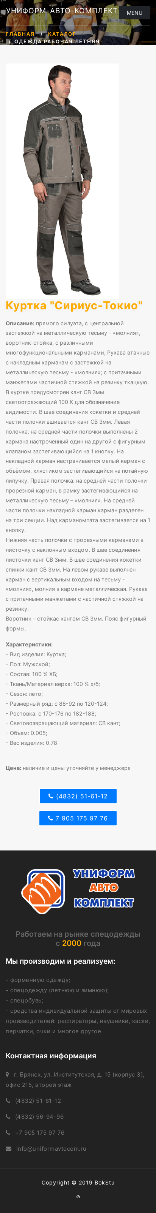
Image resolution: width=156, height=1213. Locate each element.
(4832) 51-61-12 (81, 796)
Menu (134, 13)
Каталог (62, 34)
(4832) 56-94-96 (39, 1116)
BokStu (105, 1182)
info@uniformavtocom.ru (51, 1148)
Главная (20, 34)
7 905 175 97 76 (80, 818)
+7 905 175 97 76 (40, 1132)
